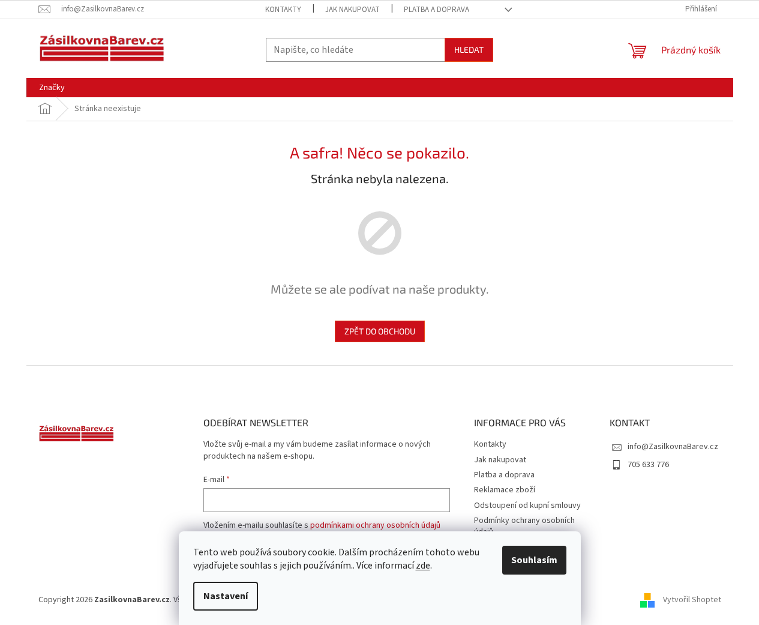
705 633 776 (648, 465)
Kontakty (283, 9)
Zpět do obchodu (379, 331)
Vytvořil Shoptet (692, 600)
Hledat (469, 49)
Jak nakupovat (352, 9)
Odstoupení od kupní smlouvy (527, 506)
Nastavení (225, 596)
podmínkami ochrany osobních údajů (375, 525)
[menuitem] (52, 87)
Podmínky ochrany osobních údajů (524, 526)
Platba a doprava (436, 9)
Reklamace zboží (504, 490)
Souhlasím (534, 560)
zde (423, 565)
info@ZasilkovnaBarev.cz (673, 447)
